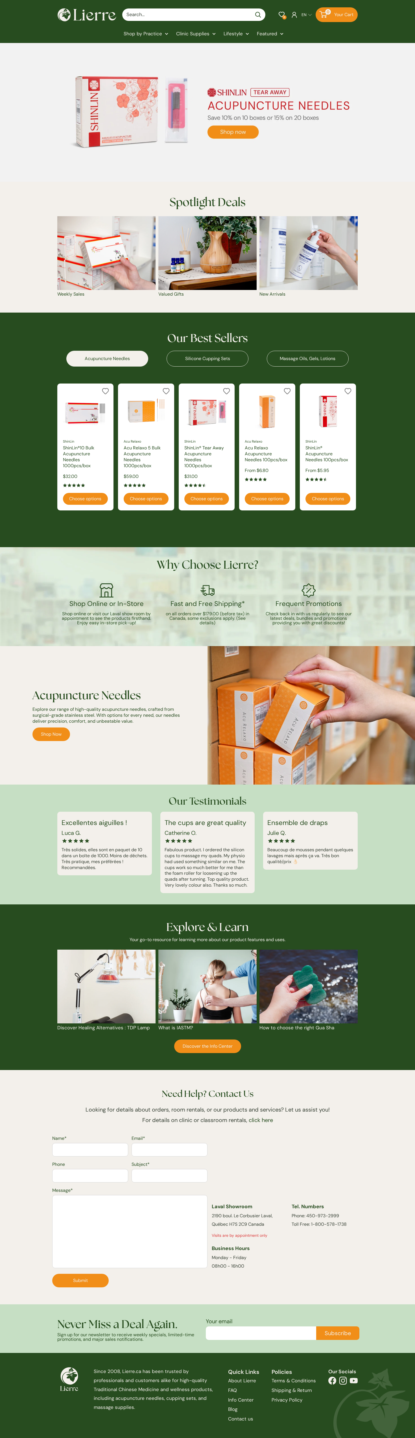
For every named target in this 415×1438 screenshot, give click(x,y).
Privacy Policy (287, 1400)
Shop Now (51, 734)
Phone (58, 1164)
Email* (138, 1138)
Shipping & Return (292, 1390)
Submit (80, 1280)
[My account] (294, 14)
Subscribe (338, 1333)
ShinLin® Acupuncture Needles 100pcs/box (326, 454)
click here (261, 1120)
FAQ (232, 1390)
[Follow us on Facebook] (332, 1382)
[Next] (358, 447)
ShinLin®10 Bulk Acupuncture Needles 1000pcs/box (78, 457)
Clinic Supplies (192, 34)
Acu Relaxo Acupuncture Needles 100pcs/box (266, 454)
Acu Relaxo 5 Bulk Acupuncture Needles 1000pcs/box (142, 457)
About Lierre (242, 1381)
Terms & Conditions (294, 1381)
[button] (281, 14)
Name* (59, 1138)
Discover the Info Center (208, 1046)
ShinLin (68, 441)
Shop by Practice (143, 34)
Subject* (141, 1164)
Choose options (85, 499)
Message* (62, 1190)
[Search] (258, 14)
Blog (232, 1409)
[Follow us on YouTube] (354, 1382)
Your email (219, 1321)
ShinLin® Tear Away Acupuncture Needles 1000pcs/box (204, 457)
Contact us (240, 1419)
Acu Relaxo (132, 441)
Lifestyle (233, 34)
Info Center (241, 1400)
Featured (267, 34)
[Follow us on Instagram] (343, 1382)
